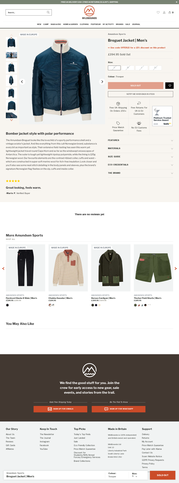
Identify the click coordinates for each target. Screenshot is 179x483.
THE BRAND (114, 173)
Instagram (45, 442)
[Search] (48, 12)
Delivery (145, 435)
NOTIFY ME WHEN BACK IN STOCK (141, 94)
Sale (76, 442)
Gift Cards (10, 446)
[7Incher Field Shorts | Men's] (135, 305)
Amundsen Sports (117, 34)
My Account (147, 442)
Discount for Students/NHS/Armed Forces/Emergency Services (87, 455)
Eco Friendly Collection (84, 446)
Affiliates (10, 449)
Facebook (44, 446)
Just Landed (79, 438)
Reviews (9, 442)
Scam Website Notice (152, 457)
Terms (145, 468)
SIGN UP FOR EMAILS (63, 409)
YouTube (44, 449)
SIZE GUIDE (114, 157)
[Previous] (22, 82)
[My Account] (164, 12)
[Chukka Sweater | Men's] (50, 305)
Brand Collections (82, 461)
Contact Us (147, 453)
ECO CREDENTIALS (118, 165)
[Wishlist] (158, 12)
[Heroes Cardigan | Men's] (92, 305)
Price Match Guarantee (84, 449)
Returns (145, 438)
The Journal (45, 438)
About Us (10, 435)
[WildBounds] (89, 12)
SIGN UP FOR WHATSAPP (121, 409)
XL (155, 68)
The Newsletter (47, 435)
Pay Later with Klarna (152, 449)
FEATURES (113, 140)
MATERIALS (114, 149)
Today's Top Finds (82, 435)
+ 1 (149, 305)
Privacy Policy (148, 464)
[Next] (102, 82)
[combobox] (29, 12)
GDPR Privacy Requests (153, 460)
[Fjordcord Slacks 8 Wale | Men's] (7, 305)
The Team (10, 438)
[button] (46, 24)
